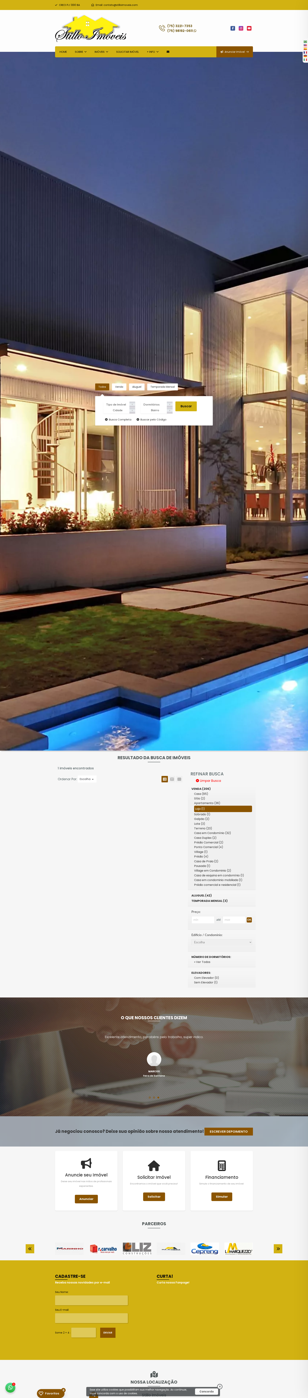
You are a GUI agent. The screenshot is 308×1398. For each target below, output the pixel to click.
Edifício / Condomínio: (207, 935)
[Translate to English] (305, 45)
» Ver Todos (202, 962)
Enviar (107, 1332)
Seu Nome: (61, 1292)
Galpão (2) (201, 819)
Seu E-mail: (62, 1310)
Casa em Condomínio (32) (212, 833)
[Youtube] (249, 28)
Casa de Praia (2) (206, 861)
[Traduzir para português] (305, 41)
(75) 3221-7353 (179, 26)
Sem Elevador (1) (206, 982)
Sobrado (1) (202, 814)
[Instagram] (241, 28)
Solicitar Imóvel (127, 52)
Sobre (79, 52)
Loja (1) (200, 809)
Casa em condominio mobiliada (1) (218, 880)
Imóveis (100, 52)
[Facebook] (232, 28)
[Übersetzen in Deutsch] (305, 56)
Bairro (155, 410)
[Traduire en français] (305, 52)
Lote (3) (199, 824)
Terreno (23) (203, 828)
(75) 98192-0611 (180, 30)
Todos (102, 387)
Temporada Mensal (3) (209, 901)
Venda (119, 387)
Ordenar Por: (68, 779)
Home (63, 52)
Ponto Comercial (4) (208, 847)
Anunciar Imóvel (235, 52)
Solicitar (154, 1197)
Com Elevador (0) (206, 978)
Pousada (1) (202, 866)
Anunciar (86, 1199)
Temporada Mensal (162, 387)
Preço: (196, 911)
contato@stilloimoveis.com (121, 5)
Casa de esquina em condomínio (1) (219, 875)
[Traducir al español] (305, 48)
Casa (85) (201, 794)
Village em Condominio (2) (212, 871)
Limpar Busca (210, 781)
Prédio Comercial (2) (208, 842)
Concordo (206, 1391)
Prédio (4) (201, 856)
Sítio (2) (199, 798)
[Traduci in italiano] (305, 59)
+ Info (151, 52)
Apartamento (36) (207, 803)
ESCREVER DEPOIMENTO (229, 1131)
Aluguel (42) (201, 895)
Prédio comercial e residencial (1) (217, 885)
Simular (222, 1197)
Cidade (117, 410)
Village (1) (201, 852)
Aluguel (136, 387)
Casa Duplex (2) (205, 838)
